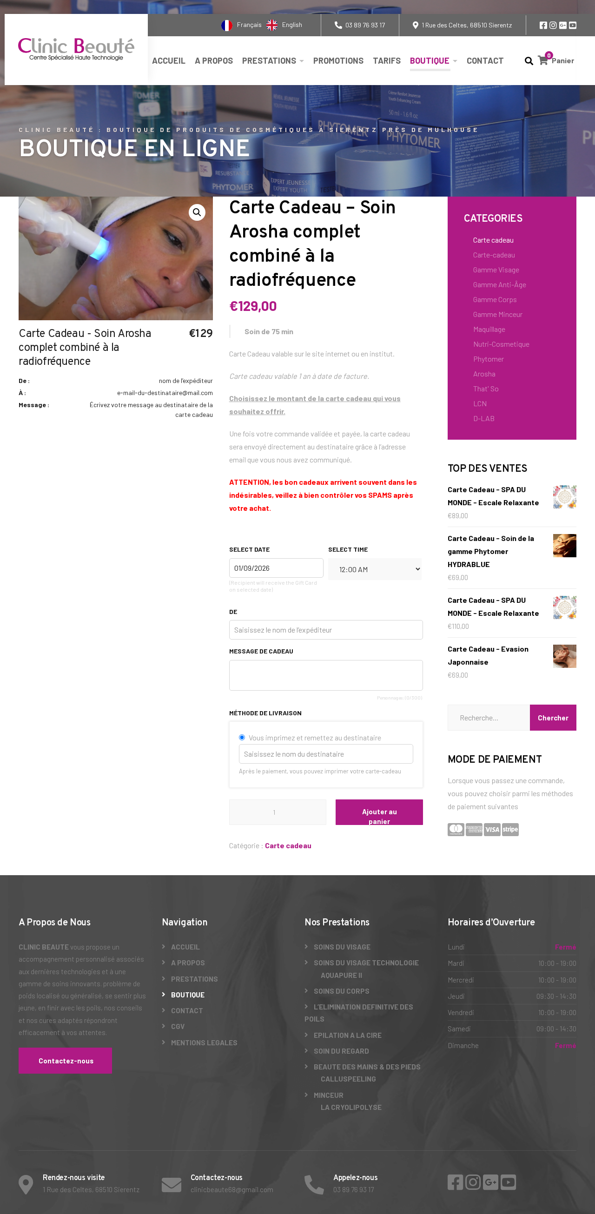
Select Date (249, 549)
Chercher (553, 717)
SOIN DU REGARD (341, 1051)
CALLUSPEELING (348, 1079)
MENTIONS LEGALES (204, 1042)
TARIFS (387, 60)
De (233, 611)
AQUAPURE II (341, 975)
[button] (197, 212)
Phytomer (488, 358)
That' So (486, 388)
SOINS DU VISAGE (342, 947)
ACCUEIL (168, 60)
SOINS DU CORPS (342, 991)
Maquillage (489, 328)
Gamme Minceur (497, 314)
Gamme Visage (496, 269)
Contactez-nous (65, 1060)
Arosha (484, 373)
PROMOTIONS (338, 60)
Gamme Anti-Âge (499, 284)
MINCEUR (329, 1095)
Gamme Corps (495, 299)
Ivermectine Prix (25, 8)
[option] (284, 25)
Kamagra (549, 8)
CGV (178, 1026)
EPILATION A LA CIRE (348, 1035)
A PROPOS (214, 60)
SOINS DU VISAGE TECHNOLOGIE (366, 962)
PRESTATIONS (269, 60)
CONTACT (485, 60)
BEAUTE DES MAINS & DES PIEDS (367, 1066)
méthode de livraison (265, 713)
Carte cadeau (288, 845)
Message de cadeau (261, 651)
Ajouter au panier (379, 816)
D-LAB (484, 418)
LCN (480, 403)
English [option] (292, 24)
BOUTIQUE (430, 60)
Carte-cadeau (494, 254)
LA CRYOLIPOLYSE (351, 1107)
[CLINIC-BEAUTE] (76, 49)
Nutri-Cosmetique (501, 343)
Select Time (348, 549)
